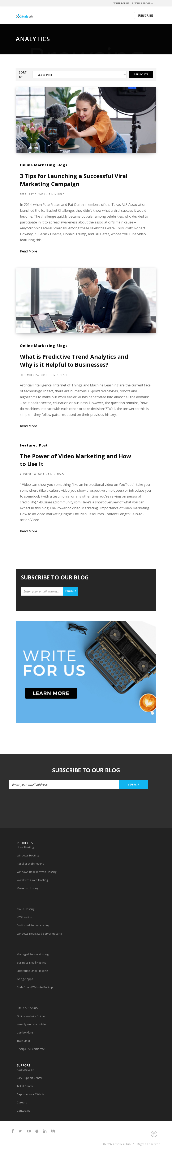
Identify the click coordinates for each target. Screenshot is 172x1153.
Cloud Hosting (25, 909)
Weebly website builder (32, 1024)
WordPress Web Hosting (32, 880)
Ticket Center (25, 1086)
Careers (22, 1102)
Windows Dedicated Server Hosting (39, 933)
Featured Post (34, 445)
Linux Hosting (25, 847)
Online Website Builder (31, 1016)
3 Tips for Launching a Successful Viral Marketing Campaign (74, 180)
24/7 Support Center (29, 1078)
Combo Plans (25, 1032)
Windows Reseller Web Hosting (36, 872)
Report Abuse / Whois (30, 1094)
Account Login (25, 1070)
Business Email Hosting (31, 962)
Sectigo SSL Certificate (31, 1049)
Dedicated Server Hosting (33, 925)
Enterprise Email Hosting (32, 971)
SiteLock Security (27, 1008)
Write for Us (121, 3)
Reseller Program (143, 3)
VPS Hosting (24, 917)
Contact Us (23, 1110)
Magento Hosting (27, 888)
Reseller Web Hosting (30, 863)
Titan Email (23, 1041)
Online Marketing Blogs (43, 165)
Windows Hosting (28, 855)
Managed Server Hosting (32, 954)
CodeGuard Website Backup (35, 987)
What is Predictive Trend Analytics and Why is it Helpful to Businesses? (74, 360)
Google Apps (25, 979)
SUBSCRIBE (145, 15)
